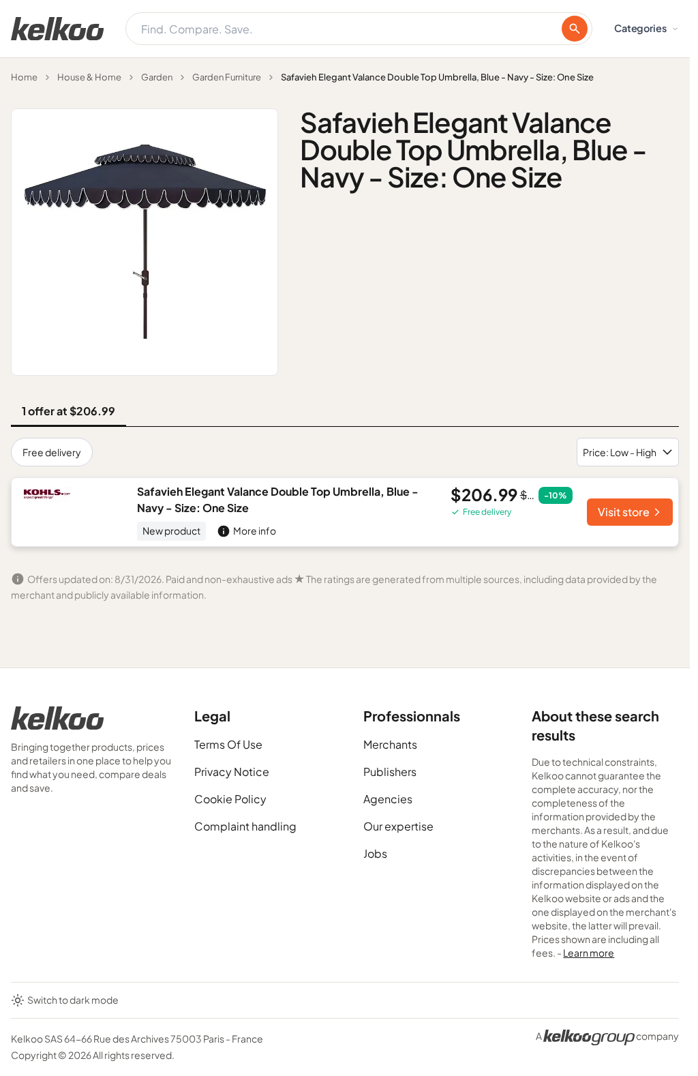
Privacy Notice (231, 771)
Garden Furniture (226, 77)
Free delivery (51, 452)
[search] (575, 29)
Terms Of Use (228, 744)
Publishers (389, 771)
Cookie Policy (230, 799)
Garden (156, 77)
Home (24, 77)
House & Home (89, 77)
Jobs (375, 853)
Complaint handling (245, 826)
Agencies (387, 799)
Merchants (390, 744)
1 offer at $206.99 (68, 411)
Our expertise (398, 826)
